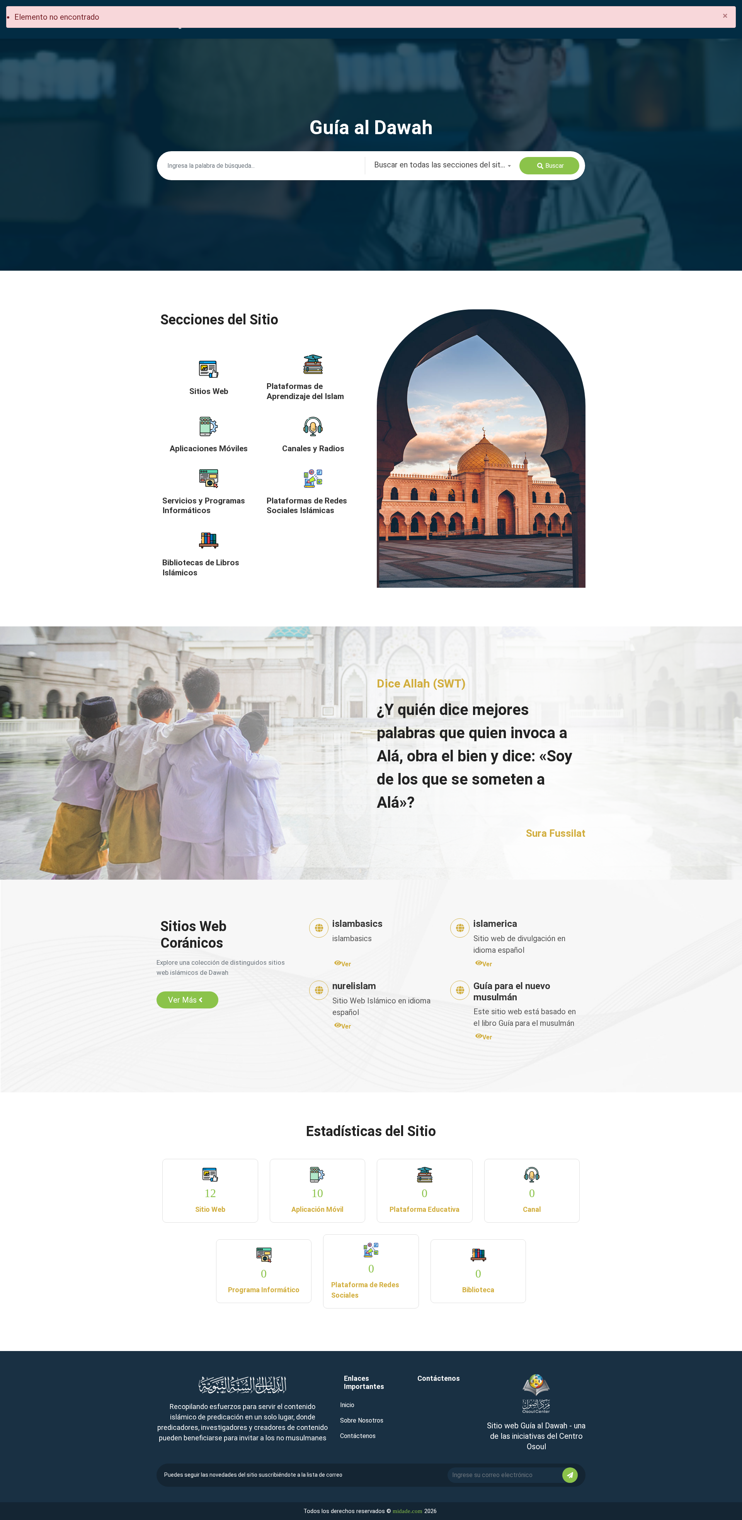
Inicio (347, 1405)
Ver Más (182, 1000)
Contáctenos (358, 1436)
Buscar (554, 165)
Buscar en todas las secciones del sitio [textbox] (440, 164)
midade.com (407, 1511)
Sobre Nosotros (361, 1420)
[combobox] (442, 165)
